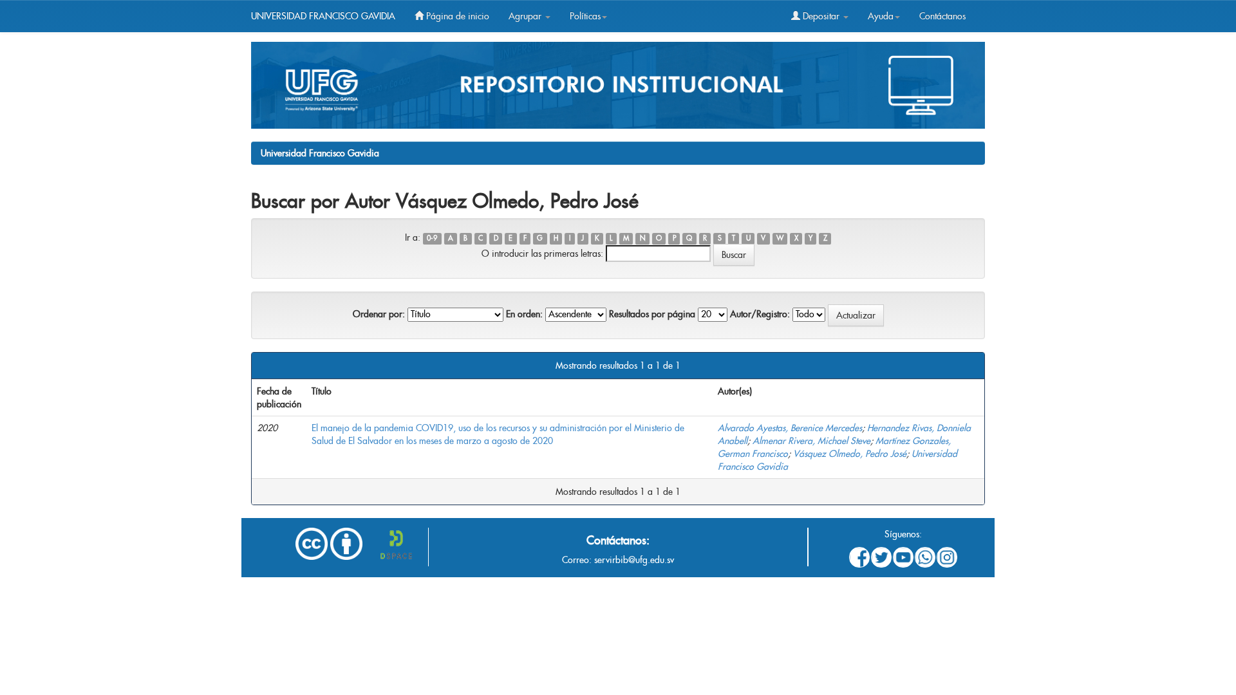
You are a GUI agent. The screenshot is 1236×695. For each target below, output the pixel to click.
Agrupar (526, 16)
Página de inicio (456, 16)
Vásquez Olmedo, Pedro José (849, 453)
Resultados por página (652, 314)
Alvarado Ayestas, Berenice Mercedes (790, 428)
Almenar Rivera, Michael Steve (811, 441)
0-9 (432, 238)
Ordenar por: (379, 314)
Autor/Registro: (760, 314)
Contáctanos (942, 16)
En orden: (524, 314)
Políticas (585, 16)
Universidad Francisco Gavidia (320, 153)
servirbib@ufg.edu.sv (634, 560)
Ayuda (881, 16)
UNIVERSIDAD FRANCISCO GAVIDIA (323, 16)
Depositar (821, 16)
